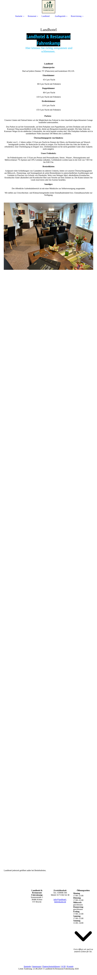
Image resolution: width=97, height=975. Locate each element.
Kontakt (70, 966)
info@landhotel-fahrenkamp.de (60, 900)
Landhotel (46, 16)
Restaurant (32, 16)
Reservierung (76, 16)
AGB (63, 966)
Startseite (27, 966)
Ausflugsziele (60, 16)
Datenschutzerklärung (51, 966)
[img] (48, 38)
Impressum (36, 966)
